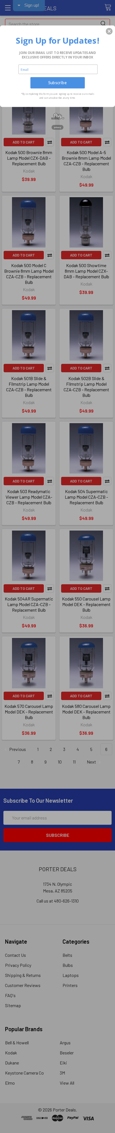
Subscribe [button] (57, 82)
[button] (109, 31)
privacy (57, 127)
